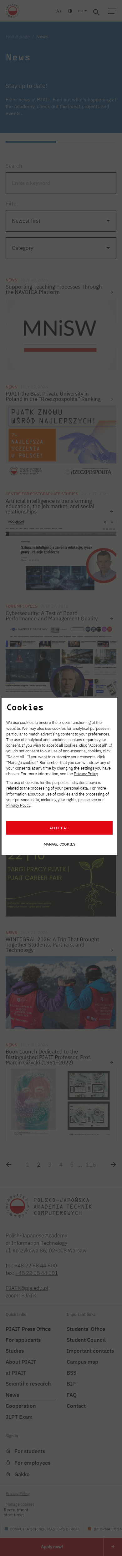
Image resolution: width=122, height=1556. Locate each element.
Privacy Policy (86, 773)
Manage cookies (59, 843)
